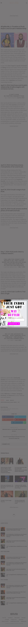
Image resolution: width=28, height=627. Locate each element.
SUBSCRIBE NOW (13, 323)
